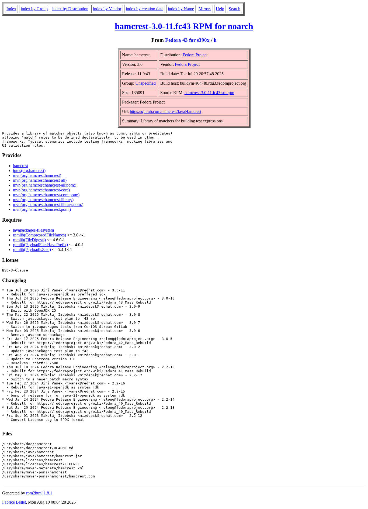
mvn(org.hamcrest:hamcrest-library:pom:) (48, 204)
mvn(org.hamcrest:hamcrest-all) (40, 180)
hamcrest (20, 165)
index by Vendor (107, 8)
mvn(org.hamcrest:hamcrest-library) (43, 199)
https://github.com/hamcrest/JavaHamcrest (165, 111)
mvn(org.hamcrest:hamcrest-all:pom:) (44, 185)
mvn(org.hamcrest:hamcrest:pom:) (42, 209)
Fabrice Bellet (14, 502)
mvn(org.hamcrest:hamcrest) (37, 175)
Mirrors (205, 8)
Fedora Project (195, 55)
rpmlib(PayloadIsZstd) (32, 249)
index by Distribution (70, 8)
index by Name (181, 8)
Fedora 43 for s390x (187, 40)
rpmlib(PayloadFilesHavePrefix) (40, 244)
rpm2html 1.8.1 (39, 493)
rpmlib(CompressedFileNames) (39, 235)
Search (234, 8)
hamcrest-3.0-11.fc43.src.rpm (209, 92)
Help (220, 8)
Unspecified (145, 83)
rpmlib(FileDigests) (29, 240)
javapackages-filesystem (33, 230)
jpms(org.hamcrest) (29, 170)
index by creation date (144, 8)
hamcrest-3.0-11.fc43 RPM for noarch (184, 26)
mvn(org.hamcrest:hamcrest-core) (41, 190)
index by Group (34, 8)
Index (11, 8)
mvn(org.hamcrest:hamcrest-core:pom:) (46, 194)
